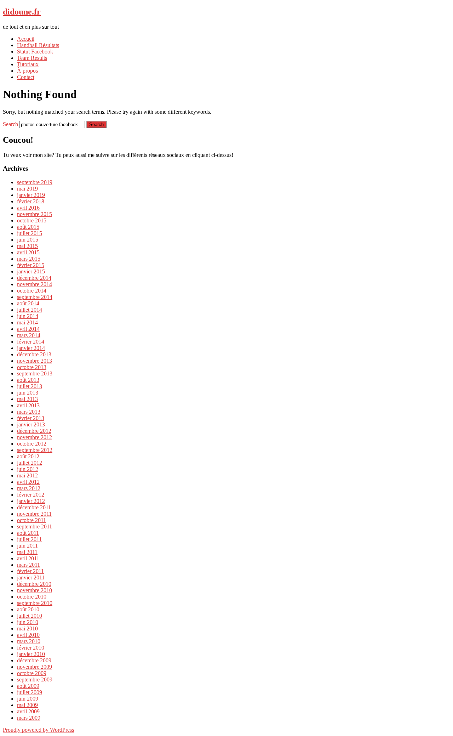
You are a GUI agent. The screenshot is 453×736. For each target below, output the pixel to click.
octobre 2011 (31, 520)
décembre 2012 (34, 431)
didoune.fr (22, 11)
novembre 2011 (34, 514)
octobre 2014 (31, 291)
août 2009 (28, 686)
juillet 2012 (29, 463)
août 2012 (28, 456)
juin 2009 (27, 699)
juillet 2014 (29, 310)
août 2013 (28, 380)
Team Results (32, 58)
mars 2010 (28, 641)
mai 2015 (27, 246)
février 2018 (30, 201)
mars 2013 (28, 412)
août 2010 (28, 609)
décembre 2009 (34, 660)
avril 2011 (28, 558)
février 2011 (30, 571)
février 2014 (30, 342)
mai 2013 (27, 399)
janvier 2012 (31, 501)
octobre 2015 (31, 220)
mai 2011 (27, 552)
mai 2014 (27, 322)
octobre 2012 (31, 444)
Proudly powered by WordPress (38, 730)
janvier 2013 (31, 424)
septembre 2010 (34, 603)
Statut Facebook (35, 52)
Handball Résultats (38, 45)
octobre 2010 (31, 597)
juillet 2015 (29, 233)
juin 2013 (27, 393)
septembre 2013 (34, 373)
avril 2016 (28, 208)
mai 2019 (27, 189)
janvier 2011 (31, 577)
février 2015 (30, 265)
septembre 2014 (34, 297)
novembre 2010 (34, 590)
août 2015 (28, 227)
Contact (25, 77)
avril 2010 (28, 635)
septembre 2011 (34, 526)
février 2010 (30, 648)
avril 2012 (28, 482)
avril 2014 (28, 329)
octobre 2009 (31, 673)
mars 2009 (28, 718)
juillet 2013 (29, 386)
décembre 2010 (34, 584)
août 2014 (28, 303)
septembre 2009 (34, 679)
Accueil (25, 39)
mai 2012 (27, 475)
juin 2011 (27, 546)
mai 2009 (27, 705)
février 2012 (30, 495)
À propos (27, 71)
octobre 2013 (31, 367)
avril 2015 (28, 252)
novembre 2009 (34, 667)
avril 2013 (28, 405)
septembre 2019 (34, 182)
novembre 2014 (34, 284)
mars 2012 (28, 488)
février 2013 (30, 418)
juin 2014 (27, 316)
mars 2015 (28, 259)
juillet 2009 (29, 692)
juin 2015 (27, 240)
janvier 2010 (31, 654)
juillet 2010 (29, 616)
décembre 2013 (34, 354)
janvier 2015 (31, 271)
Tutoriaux (28, 64)
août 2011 (28, 533)
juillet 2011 (29, 539)
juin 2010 (27, 622)
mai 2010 (27, 628)
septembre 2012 (34, 450)
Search (10, 124)
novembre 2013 (34, 361)
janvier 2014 (31, 348)
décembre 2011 (34, 507)
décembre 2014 (34, 278)
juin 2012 (27, 469)
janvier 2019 (31, 195)
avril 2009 (28, 711)
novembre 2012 (34, 437)
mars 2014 (28, 335)
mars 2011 (28, 565)
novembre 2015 (34, 214)
